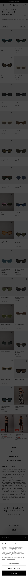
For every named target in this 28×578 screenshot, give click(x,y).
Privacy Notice (11, 559)
